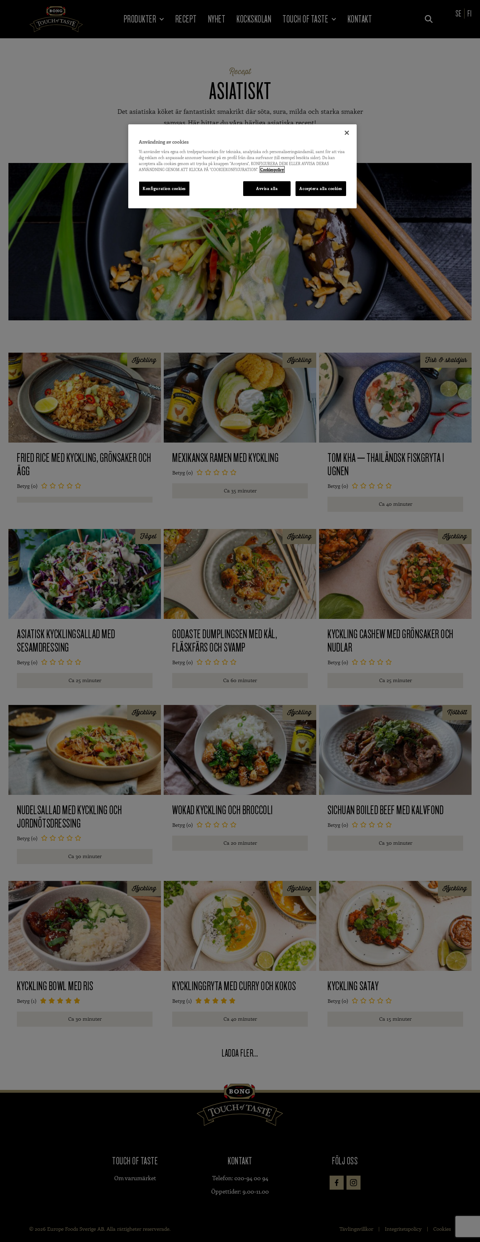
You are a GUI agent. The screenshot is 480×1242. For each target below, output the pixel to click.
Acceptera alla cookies (320, 188)
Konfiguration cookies (164, 188)
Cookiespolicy (272, 169)
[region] (242, 166)
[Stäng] (347, 132)
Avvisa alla (267, 188)
